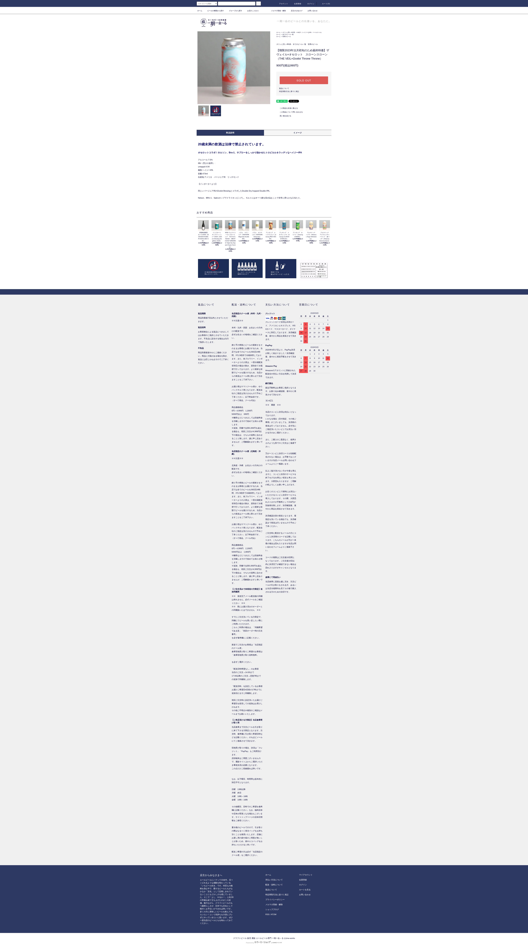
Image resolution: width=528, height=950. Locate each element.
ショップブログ (272, 909)
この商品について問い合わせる (291, 112)
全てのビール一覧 (288, 34)
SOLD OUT (304, 80)
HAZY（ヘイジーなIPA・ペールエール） (309, 32)
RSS (267, 914)
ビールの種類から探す (215, 11)
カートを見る (305, 890)
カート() (326, 4)
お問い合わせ (312, 11)
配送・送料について (274, 885)
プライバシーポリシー (275, 899)
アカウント (283, 4)
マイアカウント (306, 875)
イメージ (297, 133)
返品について (284, 88)
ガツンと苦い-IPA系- (289, 32)
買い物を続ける (285, 116)
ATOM (273, 914)
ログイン (311, 4)
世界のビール (287, 36)
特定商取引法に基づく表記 (289, 91)
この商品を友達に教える (289, 108)
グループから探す (235, 11)
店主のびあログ (296, 11)
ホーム (199, 11)
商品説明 (230, 133)
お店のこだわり (253, 11)
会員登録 (297, 4)
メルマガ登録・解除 (278, 11)
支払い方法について (274, 880)
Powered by (250, 943)
